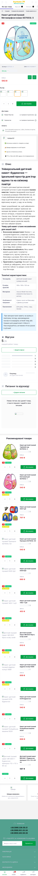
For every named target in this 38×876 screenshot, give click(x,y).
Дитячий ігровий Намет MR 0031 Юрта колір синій (27, 634)
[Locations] (32, 2)
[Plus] (13, 103)
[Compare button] (34, 77)
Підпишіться (29, 843)
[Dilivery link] (35, 115)
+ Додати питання (19, 392)
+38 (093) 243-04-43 (19, 833)
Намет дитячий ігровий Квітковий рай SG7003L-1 (28, 477)
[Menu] (3, 2)
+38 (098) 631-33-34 (19, 830)
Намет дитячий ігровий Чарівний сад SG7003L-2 (28, 447)
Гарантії (10, 138)
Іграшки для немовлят (17, 11)
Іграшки (7, 11)
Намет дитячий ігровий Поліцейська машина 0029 (28, 728)
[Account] (36, 2)
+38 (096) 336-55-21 (19, 827)
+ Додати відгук (19, 350)
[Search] (6, 2)
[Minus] (4, 103)
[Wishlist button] (30, 77)
